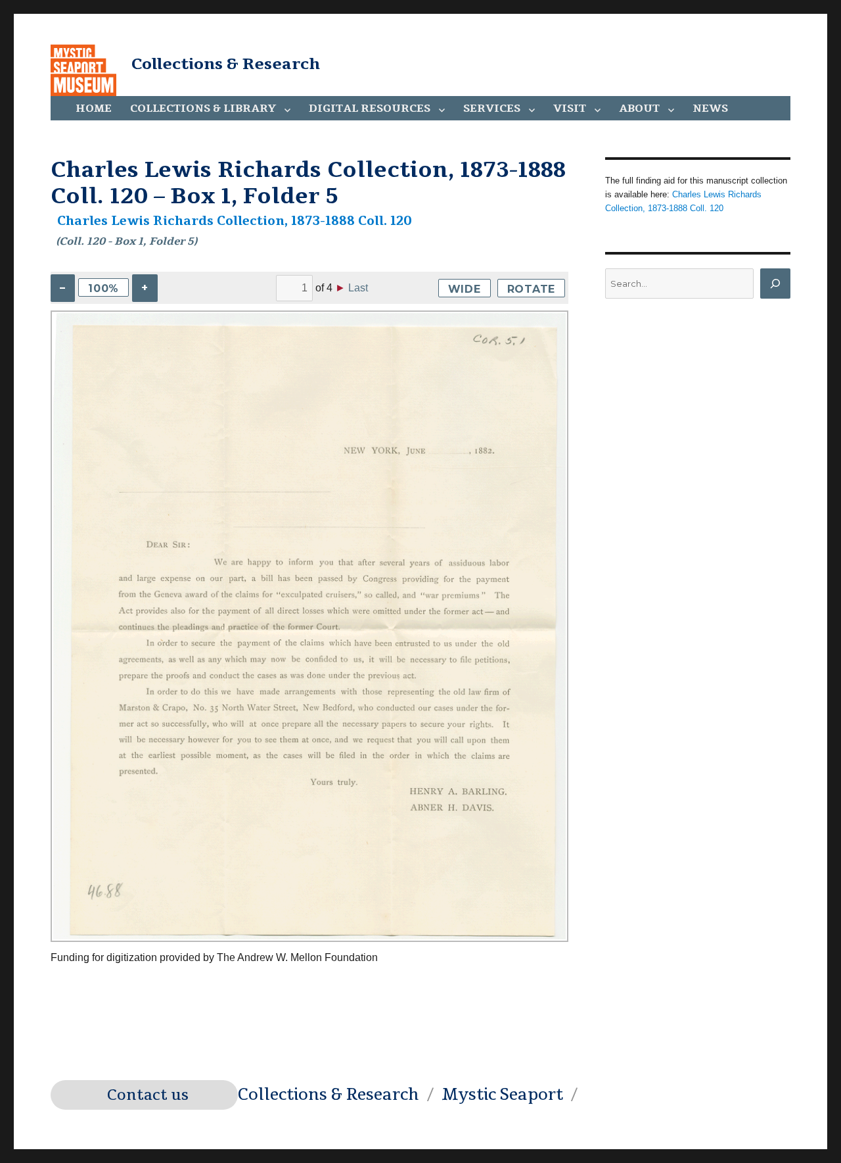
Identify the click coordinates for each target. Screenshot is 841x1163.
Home (94, 108)
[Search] (775, 283)
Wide (464, 289)
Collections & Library (203, 108)
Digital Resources (369, 108)
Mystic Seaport (502, 1094)
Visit (569, 108)
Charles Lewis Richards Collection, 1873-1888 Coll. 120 (234, 221)
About (639, 108)
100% (103, 288)
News (710, 108)
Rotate (531, 289)
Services (491, 108)
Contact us (148, 1095)
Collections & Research (225, 63)
